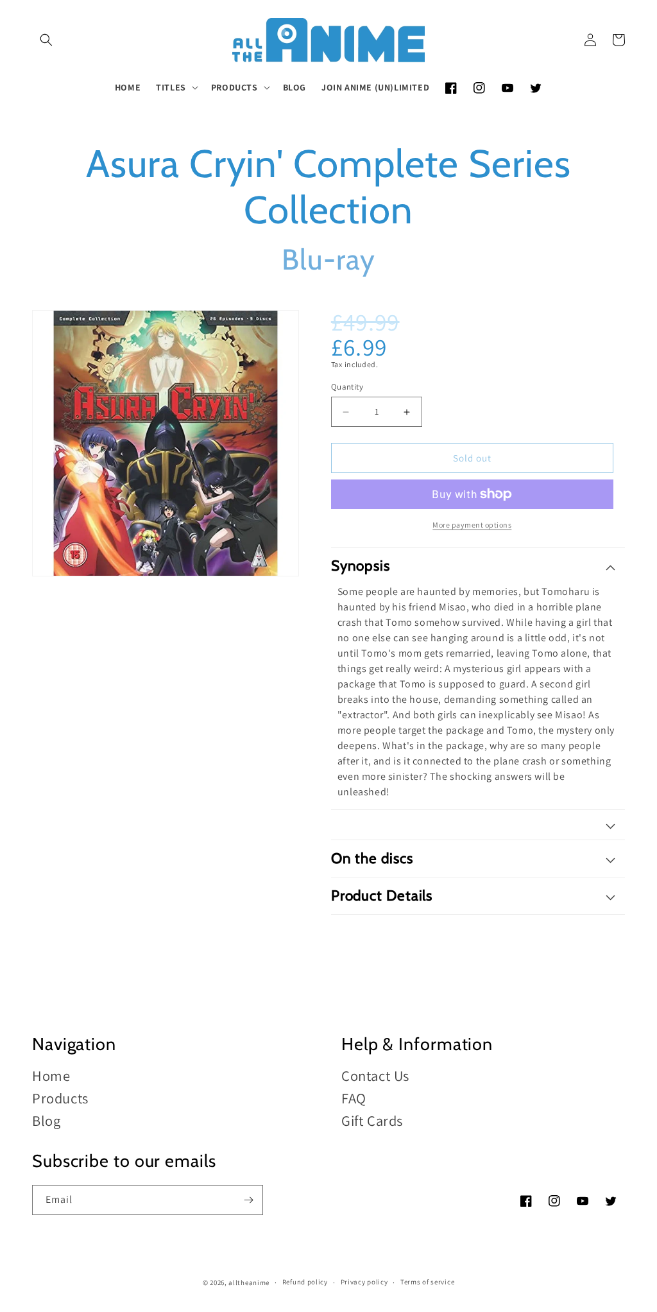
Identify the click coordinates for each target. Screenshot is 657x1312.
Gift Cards (372, 1120)
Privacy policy (364, 1281)
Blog (46, 1120)
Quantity (347, 386)
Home (51, 1076)
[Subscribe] (248, 1200)
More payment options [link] (471, 525)
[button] (46, 40)
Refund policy (305, 1281)
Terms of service (427, 1281)
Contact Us (375, 1076)
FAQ (353, 1098)
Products (60, 1098)
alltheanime (248, 1282)
